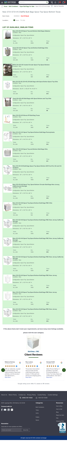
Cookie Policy (42, 395)
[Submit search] (47, 2)
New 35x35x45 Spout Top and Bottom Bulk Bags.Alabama (31, 31)
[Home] (10, 2)
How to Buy (59, 406)
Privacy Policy (31, 395)
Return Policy (13, 395)
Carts (37, 413)
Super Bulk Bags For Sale (27, 6)
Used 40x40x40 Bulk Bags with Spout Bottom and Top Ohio (32, 98)
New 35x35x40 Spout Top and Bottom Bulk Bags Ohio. (30, 149)
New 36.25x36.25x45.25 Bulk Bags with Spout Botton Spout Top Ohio (35, 81)
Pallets (37, 417)
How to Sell (59, 409)
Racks (37, 420)
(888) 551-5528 (27, 398)
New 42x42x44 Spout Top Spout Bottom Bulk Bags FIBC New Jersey (35, 309)
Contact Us (21, 395)
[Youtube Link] (5, 410)
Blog (57, 412)
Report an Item (60, 415)
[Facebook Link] (1, 410)
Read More (8, 377)
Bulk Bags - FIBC (33, 351)
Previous (3, 370)
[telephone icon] (52, 2)
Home (5, 6)
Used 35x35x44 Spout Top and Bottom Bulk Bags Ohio (30, 48)
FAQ (57, 418)
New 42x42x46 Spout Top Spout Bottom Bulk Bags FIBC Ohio (32, 203)
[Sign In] (55, 2)
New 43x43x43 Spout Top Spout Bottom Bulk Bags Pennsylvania (33, 132)
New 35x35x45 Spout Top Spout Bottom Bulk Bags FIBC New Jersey (35, 292)
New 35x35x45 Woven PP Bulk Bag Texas (26, 115)
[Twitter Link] (12, 410)
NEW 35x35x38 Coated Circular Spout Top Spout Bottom (31, 65)
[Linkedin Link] (9, 410)
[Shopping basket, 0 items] (63, 2)
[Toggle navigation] (2, 1)
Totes (37, 410)
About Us (4, 395)
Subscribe (25, 430)
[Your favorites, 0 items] (59, 2)
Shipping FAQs (60, 421)
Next (64, 370)
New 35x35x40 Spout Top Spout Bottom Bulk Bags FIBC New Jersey (35, 275)
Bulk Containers (13, 6)
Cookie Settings (53, 395)
